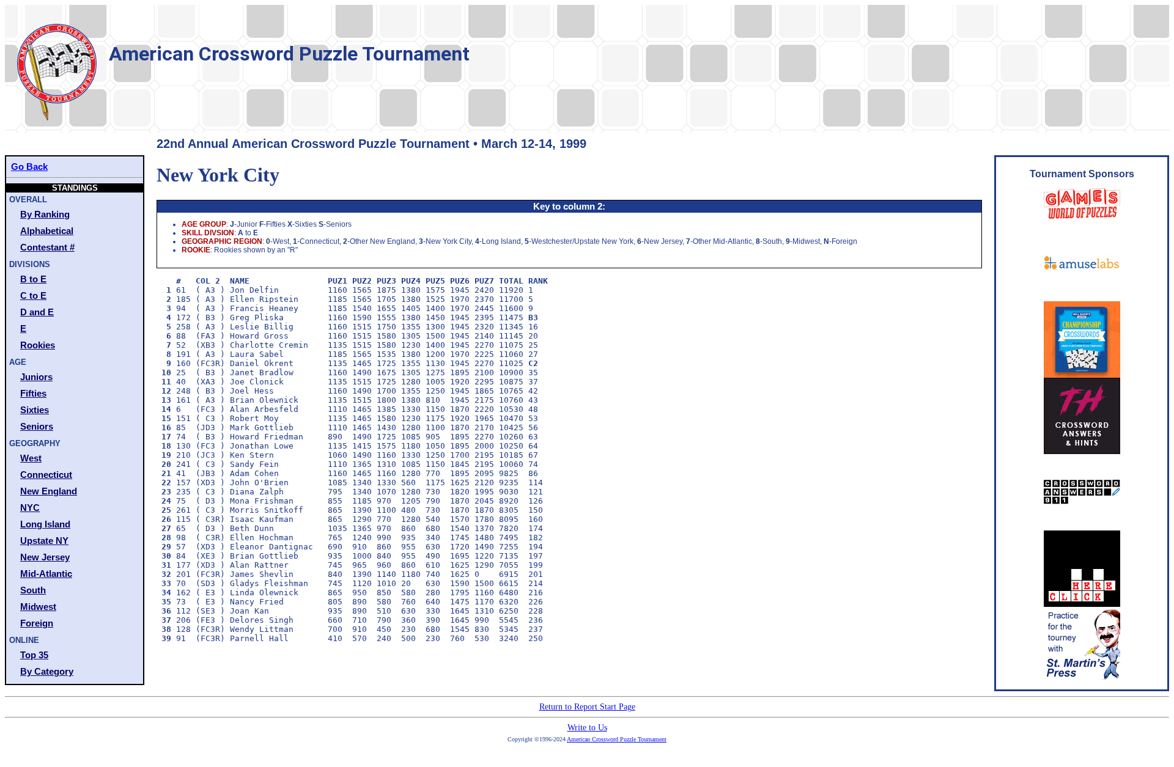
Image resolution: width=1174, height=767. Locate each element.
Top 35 (34, 655)
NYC (30, 507)
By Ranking (45, 214)
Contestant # (47, 247)
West (31, 458)
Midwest (38, 606)
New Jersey (45, 557)
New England (48, 491)
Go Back (29, 166)
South (33, 590)
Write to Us (587, 727)
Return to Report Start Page (587, 706)
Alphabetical (46, 231)
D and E (37, 312)
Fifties (33, 393)
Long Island (45, 524)
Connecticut (46, 474)
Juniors (36, 377)
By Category (46, 671)
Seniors (36, 426)
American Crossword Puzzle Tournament (616, 739)
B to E (33, 279)
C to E (33, 295)
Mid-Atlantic (46, 573)
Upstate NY (44, 540)
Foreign (36, 623)
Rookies (37, 345)
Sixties (34, 410)
